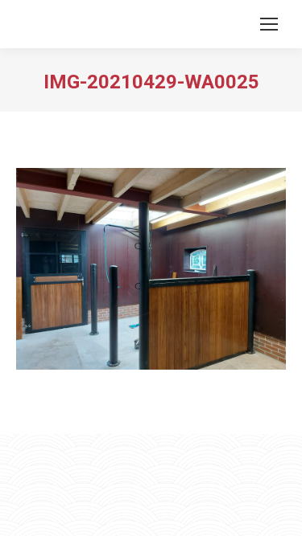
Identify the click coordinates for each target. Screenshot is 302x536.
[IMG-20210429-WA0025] (151, 269)
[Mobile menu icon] (269, 24)
